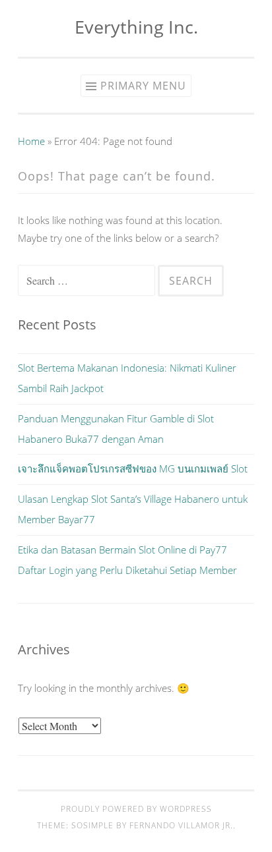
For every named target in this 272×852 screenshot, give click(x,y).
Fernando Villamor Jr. (181, 825)
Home (31, 141)
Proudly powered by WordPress (136, 808)
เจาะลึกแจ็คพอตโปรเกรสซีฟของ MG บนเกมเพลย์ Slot (133, 468)
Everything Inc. (136, 26)
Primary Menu (143, 85)
